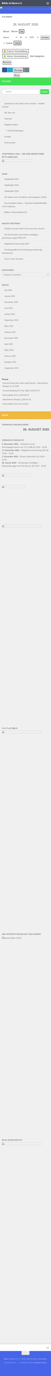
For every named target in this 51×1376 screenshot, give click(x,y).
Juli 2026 (8, 290)
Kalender (8, 119)
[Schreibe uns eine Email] (34, 81)
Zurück (9, 43)
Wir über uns (9, 113)
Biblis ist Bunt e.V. (12, 3)
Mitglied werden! (11, 125)
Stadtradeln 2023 (11, 185)
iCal (16, 76)
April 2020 (8, 344)
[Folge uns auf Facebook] (39, 81)
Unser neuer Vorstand (13, 259)
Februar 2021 (10, 332)
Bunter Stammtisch (28, 456)
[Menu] (47, 3)
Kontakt (7, 137)
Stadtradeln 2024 (11, 179)
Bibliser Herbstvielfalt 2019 (15, 212)
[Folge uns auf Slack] (43, 81)
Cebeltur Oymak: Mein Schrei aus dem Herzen (24, 229)
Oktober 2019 (10, 362)
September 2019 (11, 368)
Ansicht (7, 63)
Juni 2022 (8, 308)
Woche (14, 31)
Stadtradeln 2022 (11, 191)
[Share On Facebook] (4, 69)
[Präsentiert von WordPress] (17, 1362)
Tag (21, 31)
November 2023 (11, 302)
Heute (17, 43)
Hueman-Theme (41, 1363)
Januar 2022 (9, 314)
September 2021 (11, 320)
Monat (6, 31)
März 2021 (8, 326)
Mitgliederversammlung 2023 (16, 244)
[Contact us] (26, 69)
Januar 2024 (9, 296)
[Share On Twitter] (10, 69)
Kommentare (9, 143)
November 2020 (11, 338)
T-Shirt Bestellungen (14, 131)
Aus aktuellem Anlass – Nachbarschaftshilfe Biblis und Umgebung (24, 204)
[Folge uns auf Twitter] (47, 81)
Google (18, 71)
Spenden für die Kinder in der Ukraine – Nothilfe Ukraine (23, 105)
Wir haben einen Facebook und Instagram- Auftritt (25, 197)
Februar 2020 (10, 356)
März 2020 (8, 350)
